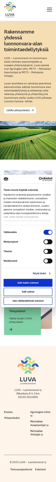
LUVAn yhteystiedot (18, 110)
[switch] (48, 241)
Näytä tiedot (39, 273)
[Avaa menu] (49, 9)
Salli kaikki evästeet (28, 282)
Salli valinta (28, 291)
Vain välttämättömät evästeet (28, 300)
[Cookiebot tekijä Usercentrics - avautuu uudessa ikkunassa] (39, 179)
